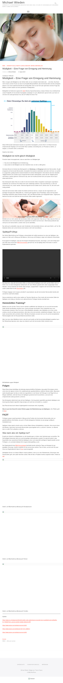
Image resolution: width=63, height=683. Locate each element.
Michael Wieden (13, 2)
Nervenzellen (39, 65)
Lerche (23, 65)
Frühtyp (18, 65)
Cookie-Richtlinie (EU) (33, 664)
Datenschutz (20, 664)
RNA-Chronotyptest (22, 242)
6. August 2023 (21, 71)
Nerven (33, 65)
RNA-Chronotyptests (20, 445)
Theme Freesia (38, 670)
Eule (14, 65)
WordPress (33, 672)
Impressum (45, 664)
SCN (24, 91)
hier (5, 411)
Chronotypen (19, 288)
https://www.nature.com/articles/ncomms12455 (14, 625)
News (3, 65)
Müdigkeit (27, 65)
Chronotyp (10, 65)
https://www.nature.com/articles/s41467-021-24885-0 (16, 629)
